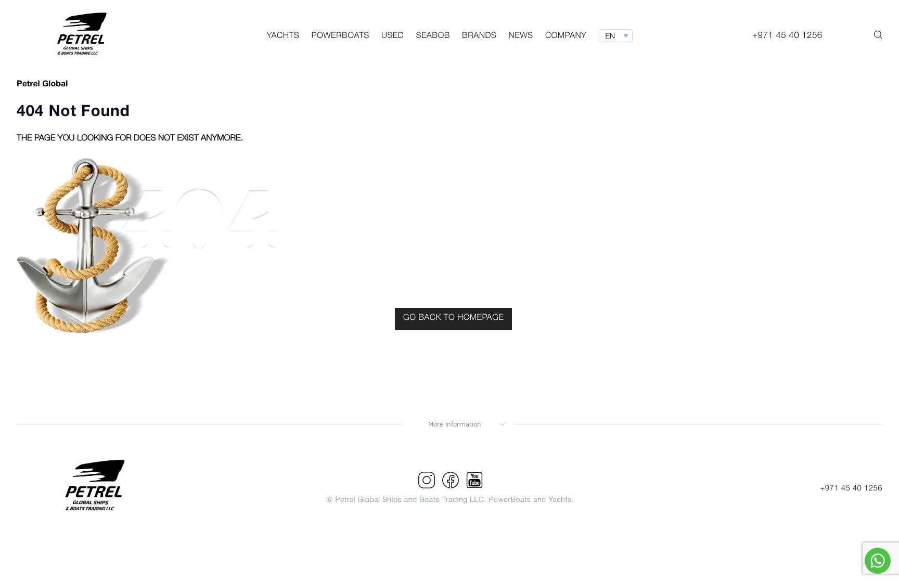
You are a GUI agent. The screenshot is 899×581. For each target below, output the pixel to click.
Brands (479, 36)
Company (565, 36)
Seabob (433, 36)
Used (392, 36)
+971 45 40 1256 (851, 488)
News (521, 36)
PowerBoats (340, 36)
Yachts (282, 36)
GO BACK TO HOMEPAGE (453, 318)
